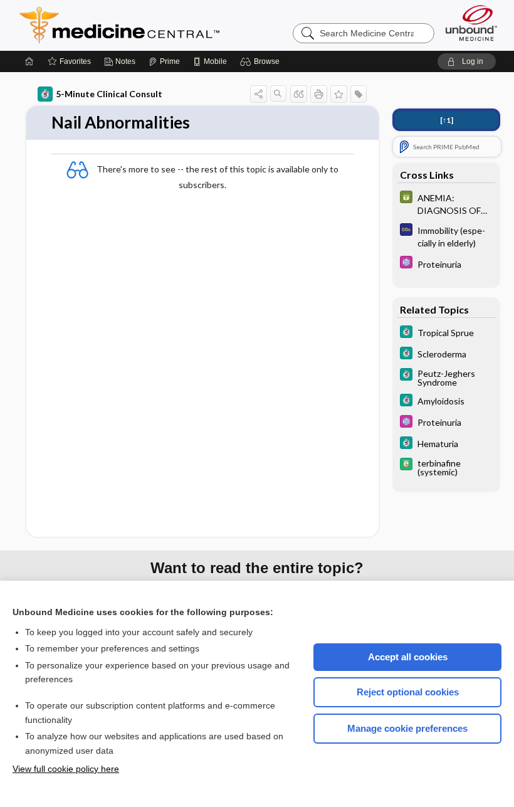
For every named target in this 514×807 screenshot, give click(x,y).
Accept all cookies (408, 656)
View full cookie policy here (66, 769)
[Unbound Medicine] (471, 23)
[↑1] (446, 120)
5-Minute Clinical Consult (109, 93)
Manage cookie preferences (407, 728)
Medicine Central (175, 25)
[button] (261, 61)
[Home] (29, 61)
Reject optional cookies (408, 692)
